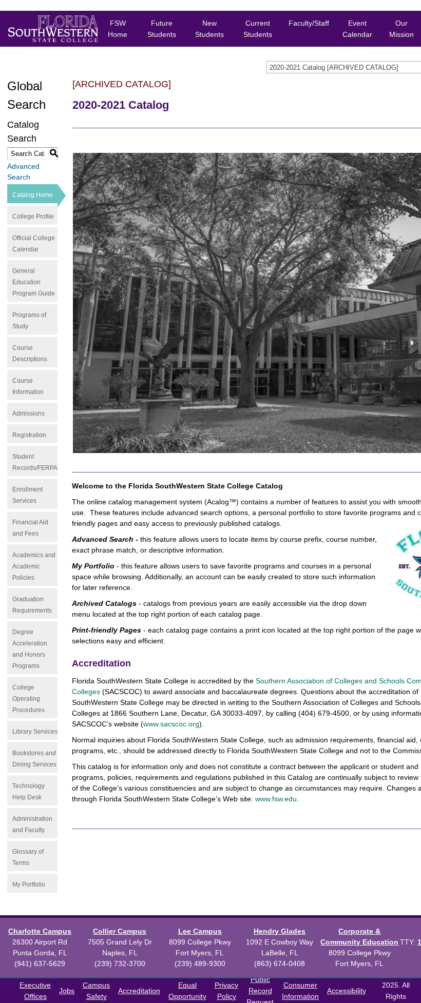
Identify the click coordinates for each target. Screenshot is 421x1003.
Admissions (28, 413)
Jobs (66, 991)
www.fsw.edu (276, 799)
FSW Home (117, 28)
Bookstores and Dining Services (34, 759)
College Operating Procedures (28, 699)
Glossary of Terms (28, 857)
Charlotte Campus (39, 931)
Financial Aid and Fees (30, 528)
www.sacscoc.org (171, 724)
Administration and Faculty (32, 824)
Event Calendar (357, 28)
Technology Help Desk (28, 791)
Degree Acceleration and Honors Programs (29, 649)
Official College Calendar (33, 243)
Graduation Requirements (32, 605)
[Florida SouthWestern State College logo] (45, 29)
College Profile (33, 216)
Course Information (28, 386)
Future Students (161, 28)
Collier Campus (119, 931)
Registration (29, 435)
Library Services (35, 731)
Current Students (257, 28)
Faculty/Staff (309, 23)
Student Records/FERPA (35, 462)
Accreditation (139, 991)
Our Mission (401, 28)
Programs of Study (29, 320)
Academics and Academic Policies (33, 566)
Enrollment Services (27, 495)
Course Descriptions (29, 353)
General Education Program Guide (33, 282)
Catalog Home (32, 195)
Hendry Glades (279, 931)
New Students (209, 28)
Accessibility (346, 991)
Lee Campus (200, 931)
